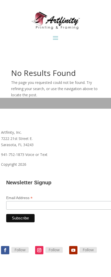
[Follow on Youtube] (73, 250)
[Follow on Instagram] (39, 250)
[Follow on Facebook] (5, 250)
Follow (20, 249)
